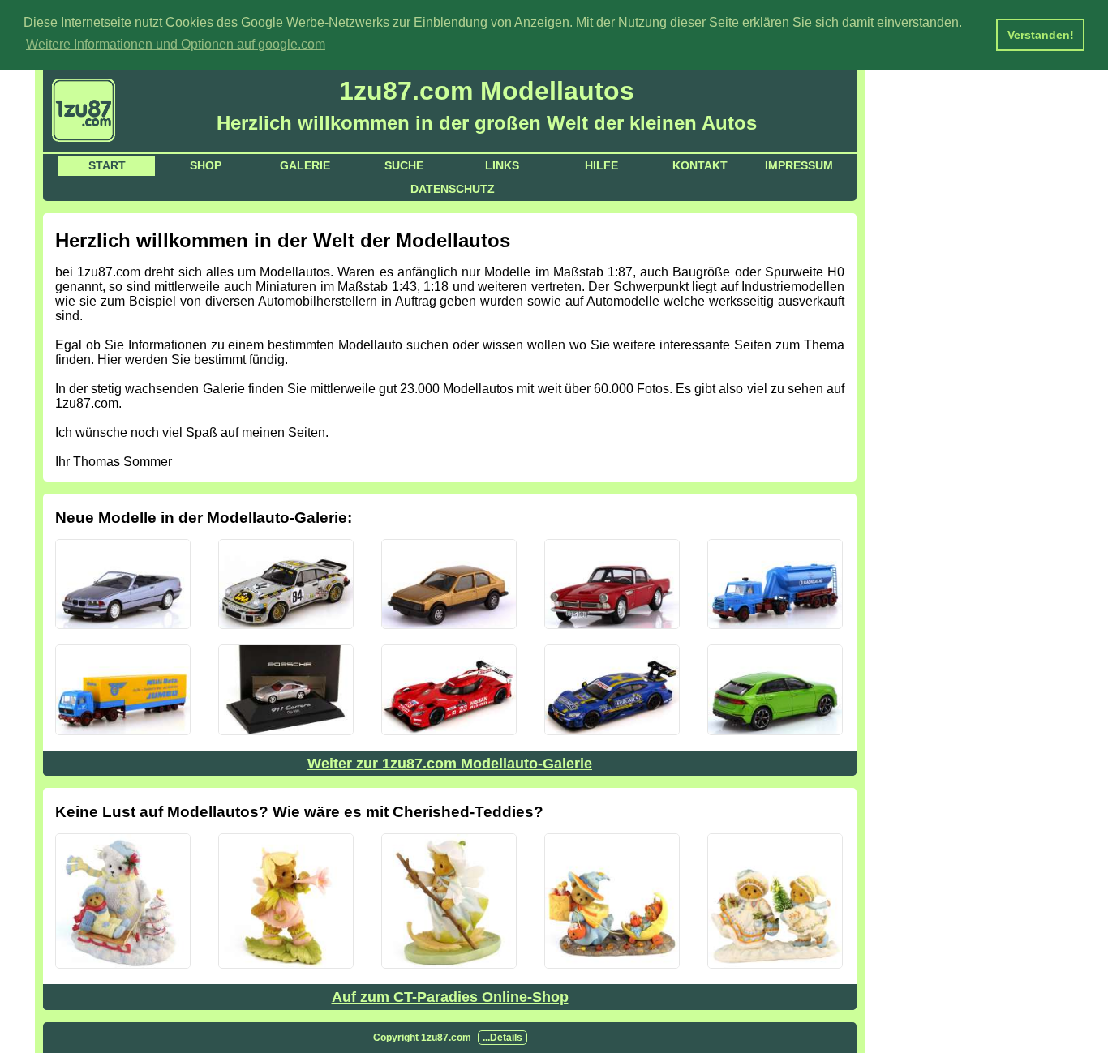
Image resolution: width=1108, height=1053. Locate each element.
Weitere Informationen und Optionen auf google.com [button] (175, 44)
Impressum (799, 165)
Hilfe (601, 165)
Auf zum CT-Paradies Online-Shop (450, 997)
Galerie (305, 165)
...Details (502, 1037)
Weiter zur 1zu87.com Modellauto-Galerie (449, 764)
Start (107, 165)
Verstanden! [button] (1040, 34)
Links (502, 165)
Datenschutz (452, 188)
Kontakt (700, 165)
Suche (403, 165)
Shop (205, 165)
